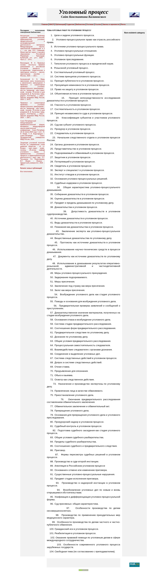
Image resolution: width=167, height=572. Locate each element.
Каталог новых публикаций (31, 168)
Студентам (70, 24)
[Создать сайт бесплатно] (83, 570)
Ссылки (98, 24)
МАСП (51, 24)
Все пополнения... (27, 171)
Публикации (60, 24)
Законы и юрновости (111, 24)
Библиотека (80, 24)
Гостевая (90, 24)
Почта (123, 24)
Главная (45, 24)
